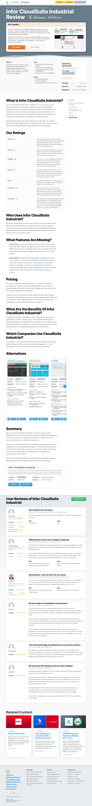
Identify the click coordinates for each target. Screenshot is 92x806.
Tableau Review (51, 783)
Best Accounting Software (34, 772)
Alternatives (72, 115)
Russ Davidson (13, 748)
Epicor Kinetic (35, 361)
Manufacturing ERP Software (37, 7)
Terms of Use (11, 784)
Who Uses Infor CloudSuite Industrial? (75, 109)
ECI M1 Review (51, 772)
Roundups (14, 7)
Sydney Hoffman (39, 18)
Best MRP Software (32, 781)
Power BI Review (52, 779)
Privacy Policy (11, 787)
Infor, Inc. (83, 83)
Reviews (25, 2)
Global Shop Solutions (16, 361)
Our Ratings (72, 107)
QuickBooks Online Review (55, 781)
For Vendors (11, 789)
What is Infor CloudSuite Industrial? (76, 103)
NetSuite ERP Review (53, 776)
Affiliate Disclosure (13, 782)
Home (8, 7)
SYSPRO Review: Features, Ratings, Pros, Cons (71, 735)
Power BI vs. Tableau (74, 779)
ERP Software (23, 7)
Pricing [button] (22, 419)
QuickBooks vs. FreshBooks (76, 781)
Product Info (15, 2)
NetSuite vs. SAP (72, 776)
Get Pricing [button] (34, 47)
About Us (9, 775)
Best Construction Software (35, 776)
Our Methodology (13, 780)
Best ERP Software (32, 779)
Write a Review (78, 499)
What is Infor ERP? (16, 733)
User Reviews (73, 117)
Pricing (71, 113)
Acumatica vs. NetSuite (74, 772)
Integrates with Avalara (43, 159)
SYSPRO (54, 361)
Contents (72, 100)
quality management (45, 270)
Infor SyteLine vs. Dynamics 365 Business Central (43, 735)
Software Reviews (13, 777)
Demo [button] (12, 419)
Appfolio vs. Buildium (74, 774)
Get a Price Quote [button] (67, 78)
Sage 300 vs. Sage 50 (74, 783)
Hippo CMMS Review (53, 774)
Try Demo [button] (16, 47)
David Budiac (40, 751)
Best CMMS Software (33, 774)
